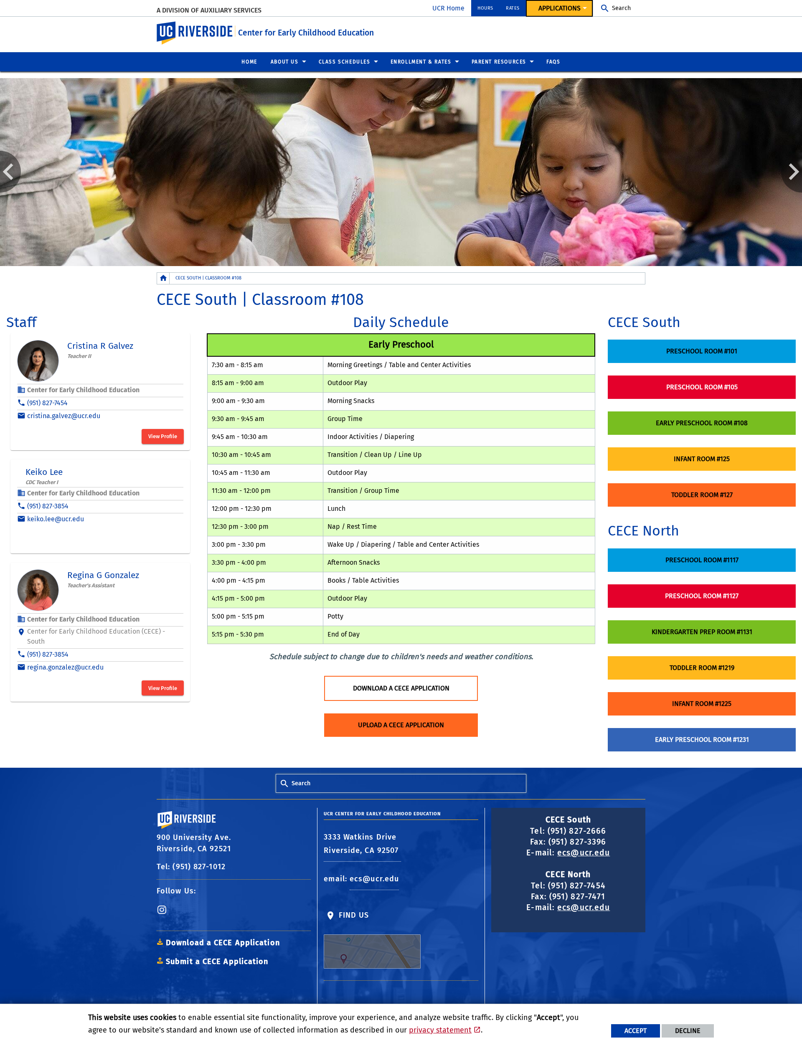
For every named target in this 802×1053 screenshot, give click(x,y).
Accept (635, 1031)
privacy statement (440, 1030)
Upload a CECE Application (401, 725)
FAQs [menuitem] (553, 62)
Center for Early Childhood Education (306, 33)
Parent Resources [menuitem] (499, 62)
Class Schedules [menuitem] (345, 62)
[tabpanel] (401, 172)
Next (791, 172)
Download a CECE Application (401, 688)
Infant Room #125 (702, 459)
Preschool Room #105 (702, 387)
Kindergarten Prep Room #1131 (702, 632)
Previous (10, 172)
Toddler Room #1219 (702, 668)
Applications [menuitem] (559, 8)
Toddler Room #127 (702, 495)
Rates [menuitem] (513, 8)
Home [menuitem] (249, 62)
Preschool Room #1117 (702, 560)
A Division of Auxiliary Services (209, 10)
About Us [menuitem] (285, 62)
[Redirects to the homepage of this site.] (163, 278)
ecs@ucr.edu (374, 878)
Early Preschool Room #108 (702, 423)
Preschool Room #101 (701, 351)
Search (621, 8)
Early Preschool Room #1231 (702, 739)
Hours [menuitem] (485, 8)
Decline (687, 1031)
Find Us (352, 915)
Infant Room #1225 (701, 704)
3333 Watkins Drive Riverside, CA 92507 (362, 843)
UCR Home (448, 8)
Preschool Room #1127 (702, 596)
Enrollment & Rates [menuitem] (421, 62)
